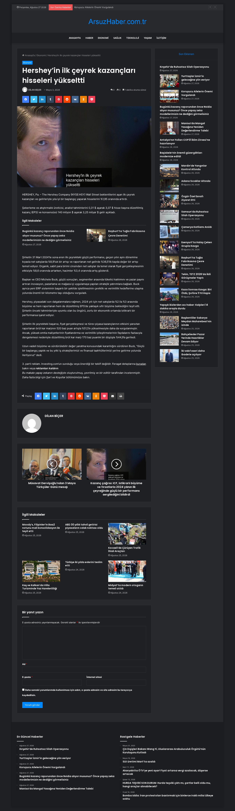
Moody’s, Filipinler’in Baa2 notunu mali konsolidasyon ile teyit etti (41, 528)
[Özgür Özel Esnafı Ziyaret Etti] (169, 201)
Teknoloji (132, 38)
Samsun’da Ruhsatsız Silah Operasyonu (195, 213)
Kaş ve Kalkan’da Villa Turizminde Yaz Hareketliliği (39, 586)
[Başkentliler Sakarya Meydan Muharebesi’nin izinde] (169, 322)
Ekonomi (103, 38)
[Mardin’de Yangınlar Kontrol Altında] (169, 170)
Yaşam (148, 38)
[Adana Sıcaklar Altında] (169, 185)
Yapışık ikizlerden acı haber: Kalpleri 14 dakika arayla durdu (184, 306)
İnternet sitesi (94, 677)
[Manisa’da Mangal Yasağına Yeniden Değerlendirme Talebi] (169, 128)
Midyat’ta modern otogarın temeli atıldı (125, 586)
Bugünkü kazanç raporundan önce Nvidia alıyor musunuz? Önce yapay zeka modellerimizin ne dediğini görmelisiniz (48, 235)
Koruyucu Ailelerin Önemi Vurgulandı (93, 7)
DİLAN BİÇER (34, 90)
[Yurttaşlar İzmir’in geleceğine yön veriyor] (169, 80)
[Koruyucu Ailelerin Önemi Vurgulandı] (169, 96)
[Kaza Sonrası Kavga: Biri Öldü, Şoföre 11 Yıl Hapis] (169, 294)
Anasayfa (75, 38)
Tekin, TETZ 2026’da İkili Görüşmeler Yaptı (196, 276)
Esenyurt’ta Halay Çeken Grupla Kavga (196, 244)
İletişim (161, 38)
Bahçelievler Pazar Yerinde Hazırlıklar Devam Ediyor (193, 338)
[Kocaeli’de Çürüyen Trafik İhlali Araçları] (127, 533)
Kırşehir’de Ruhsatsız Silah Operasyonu (184, 67)
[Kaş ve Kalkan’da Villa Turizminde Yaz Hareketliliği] (41, 571)
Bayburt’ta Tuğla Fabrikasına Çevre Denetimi (192, 261)
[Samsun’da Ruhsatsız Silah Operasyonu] (169, 216)
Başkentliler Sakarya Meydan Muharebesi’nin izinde (196, 321)
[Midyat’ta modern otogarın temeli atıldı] (127, 571)
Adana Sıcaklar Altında (195, 181)
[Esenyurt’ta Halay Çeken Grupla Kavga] (169, 247)
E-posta (27, 677)
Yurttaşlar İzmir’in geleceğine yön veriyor (195, 77)
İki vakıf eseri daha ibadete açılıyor (193, 352)
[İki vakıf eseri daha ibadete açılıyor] (169, 355)
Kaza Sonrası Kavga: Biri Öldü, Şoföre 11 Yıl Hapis (196, 291)
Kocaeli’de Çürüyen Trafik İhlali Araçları (124, 549)
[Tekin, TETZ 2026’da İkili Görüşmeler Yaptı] (169, 278)
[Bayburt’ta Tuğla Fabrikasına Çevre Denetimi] (96, 235)
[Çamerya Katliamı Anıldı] (169, 231)
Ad (24, 664)
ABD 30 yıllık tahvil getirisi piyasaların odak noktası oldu (84, 526)
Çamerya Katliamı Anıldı (196, 227)
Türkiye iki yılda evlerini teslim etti (83, 563)
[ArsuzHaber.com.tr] (117, 21)
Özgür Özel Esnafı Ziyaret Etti (192, 198)
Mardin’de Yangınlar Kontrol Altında (194, 167)
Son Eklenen (186, 54)
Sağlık (117, 38)
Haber (89, 38)
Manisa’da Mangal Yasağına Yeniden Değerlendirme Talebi (195, 127)
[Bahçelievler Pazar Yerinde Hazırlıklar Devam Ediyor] (169, 339)
